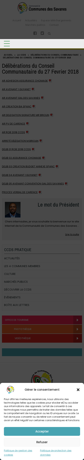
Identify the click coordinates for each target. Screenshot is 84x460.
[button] (78, 390)
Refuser (42, 442)
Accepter (42, 431)
